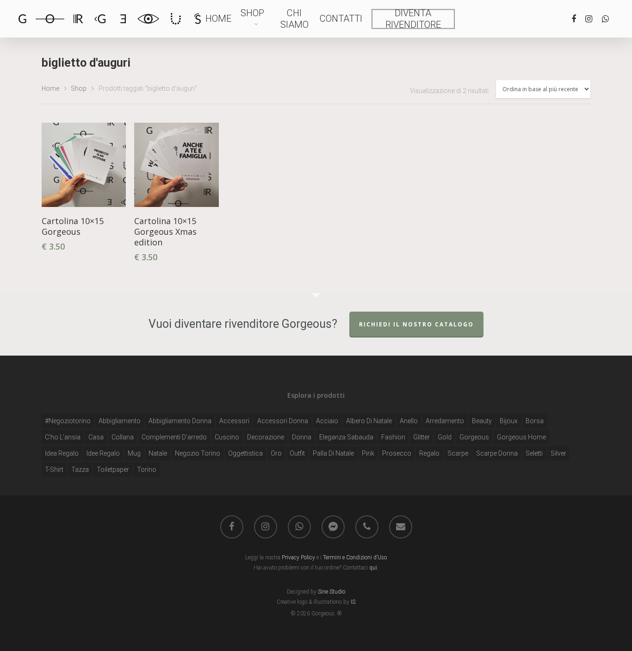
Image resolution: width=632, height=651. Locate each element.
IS (352, 602)
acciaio (327, 421)
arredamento (445, 421)
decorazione (265, 437)
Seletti (534, 453)
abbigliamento (120, 421)
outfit (297, 453)
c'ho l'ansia (63, 437)
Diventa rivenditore (413, 18)
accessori (234, 421)
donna (301, 437)
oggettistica (245, 453)
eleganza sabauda (346, 437)
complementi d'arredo (174, 437)
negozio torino (197, 453)
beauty (482, 421)
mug (134, 453)
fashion (393, 437)
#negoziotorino (68, 421)
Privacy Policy (299, 557)
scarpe (457, 453)
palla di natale (333, 453)
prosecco (396, 453)
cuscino (227, 437)
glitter (421, 437)
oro (276, 453)
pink (368, 453)
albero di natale (369, 421)
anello (409, 421)
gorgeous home (521, 437)
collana (123, 437)
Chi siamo (294, 18)
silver (558, 453)
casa (96, 437)
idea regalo (62, 453)
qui (373, 567)
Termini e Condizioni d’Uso (355, 557)
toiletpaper (113, 469)
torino (146, 469)
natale (158, 453)
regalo (429, 453)
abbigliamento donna (180, 421)
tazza (80, 469)
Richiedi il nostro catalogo (416, 324)
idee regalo (103, 453)
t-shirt (54, 469)
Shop (252, 13)
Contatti (341, 18)
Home (218, 18)
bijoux (509, 421)
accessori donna (282, 421)
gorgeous (474, 437)
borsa (535, 421)
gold (445, 437)
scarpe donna (497, 453)
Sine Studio (331, 591)
